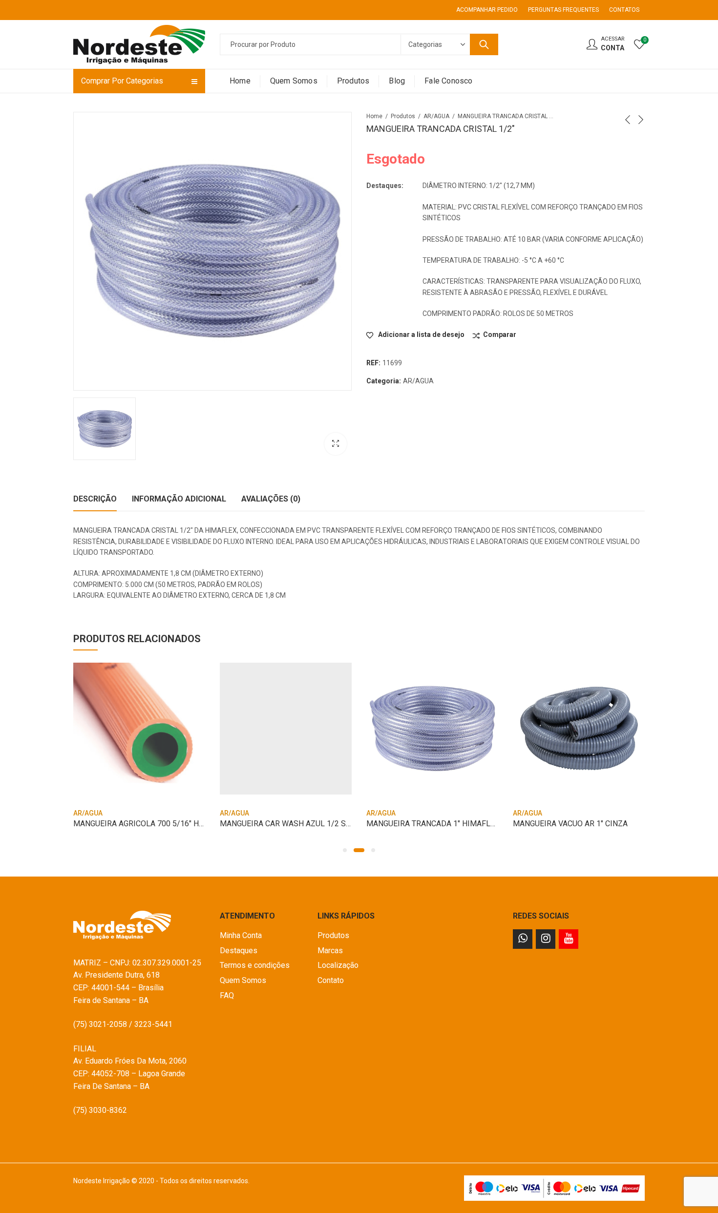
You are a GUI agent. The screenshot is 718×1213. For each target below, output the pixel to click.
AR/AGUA (436, 116)
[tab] (95, 499)
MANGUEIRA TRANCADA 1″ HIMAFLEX (433, 823)
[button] (344, 850)
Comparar (499, 334)
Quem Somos (243, 980)
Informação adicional (179, 498)
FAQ (227, 995)
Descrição (95, 498)
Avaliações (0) (270, 498)
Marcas (330, 950)
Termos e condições (255, 965)
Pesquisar (484, 44)
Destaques (238, 950)
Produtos (403, 116)
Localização (338, 965)
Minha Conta (241, 935)
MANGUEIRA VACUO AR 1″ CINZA (570, 823)
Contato (330, 980)
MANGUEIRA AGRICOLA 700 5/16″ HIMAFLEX (152, 823)
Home (374, 116)
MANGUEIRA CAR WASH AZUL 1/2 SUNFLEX (297, 823)
